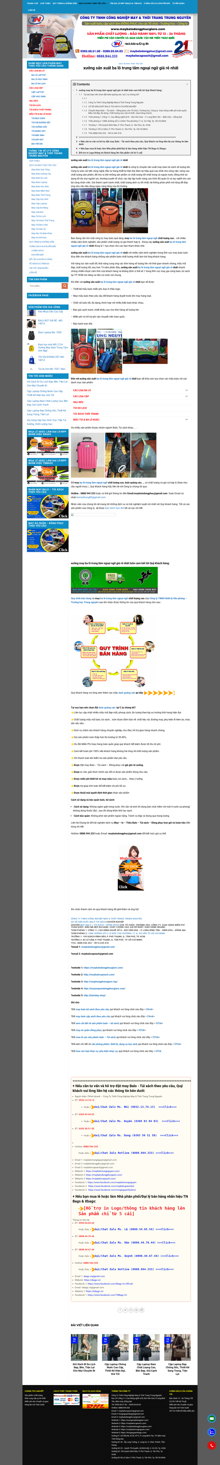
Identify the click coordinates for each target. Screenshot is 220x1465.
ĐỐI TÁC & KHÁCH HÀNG (40, 259)
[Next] (191, 1357)
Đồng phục (112, 925)
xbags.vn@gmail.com (94, 1276)
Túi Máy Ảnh (37, 135)
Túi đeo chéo (38, 118)
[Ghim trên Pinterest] (136, 1310)
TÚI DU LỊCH (80, 408)
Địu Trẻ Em (37, 144)
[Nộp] (65, 286)
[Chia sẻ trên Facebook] (120, 1310)
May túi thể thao (39, 237)
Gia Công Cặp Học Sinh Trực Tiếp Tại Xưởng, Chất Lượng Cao (46, 422)
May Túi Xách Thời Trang (42, 220)
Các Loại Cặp (36, 88)
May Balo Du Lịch (39, 178)
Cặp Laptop (37, 92)
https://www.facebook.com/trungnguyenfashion (112, 1190)
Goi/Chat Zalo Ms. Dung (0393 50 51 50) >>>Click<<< (136, 1135)
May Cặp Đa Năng (39, 208)
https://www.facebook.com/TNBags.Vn (107, 1295)
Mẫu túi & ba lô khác (40, 114)
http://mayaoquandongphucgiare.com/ (104, 988)
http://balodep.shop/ (95, 995)
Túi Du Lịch (35, 105)
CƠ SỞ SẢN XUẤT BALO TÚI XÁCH (89, 922)
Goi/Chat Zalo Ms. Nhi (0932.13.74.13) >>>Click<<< (135, 1106)
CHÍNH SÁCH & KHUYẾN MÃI (157, 3)
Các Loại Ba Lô (37, 70)
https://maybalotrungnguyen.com (135, 1429)
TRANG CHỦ (32, 3)
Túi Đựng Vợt (38, 131)
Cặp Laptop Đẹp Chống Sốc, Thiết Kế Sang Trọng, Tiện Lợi (46, 412)
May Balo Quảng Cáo (41, 174)
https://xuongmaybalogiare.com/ (134, 1420)
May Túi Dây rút (38, 229)
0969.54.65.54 (86, 1223)
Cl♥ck (149, 1009)
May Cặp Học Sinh (39, 199)
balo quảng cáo (127, 692)
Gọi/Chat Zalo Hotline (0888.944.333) (124, 1152)
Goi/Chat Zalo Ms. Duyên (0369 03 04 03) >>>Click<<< (137, 1121)
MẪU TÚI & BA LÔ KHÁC (86, 419)
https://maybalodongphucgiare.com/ (103, 967)
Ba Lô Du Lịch (38, 83)
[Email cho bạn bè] (131, 1310)
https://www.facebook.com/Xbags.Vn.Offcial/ (110, 1283)
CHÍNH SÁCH (37, 250)
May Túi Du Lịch (38, 216)
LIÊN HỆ (31, 10)
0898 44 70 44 (86, 1236)
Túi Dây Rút (37, 139)
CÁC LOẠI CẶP (81, 396)
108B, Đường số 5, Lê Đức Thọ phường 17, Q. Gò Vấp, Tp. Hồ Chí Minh (126, 933)
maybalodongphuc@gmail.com (98, 946)
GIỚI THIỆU (45, 3)
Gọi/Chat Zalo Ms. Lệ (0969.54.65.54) (124, 1229)
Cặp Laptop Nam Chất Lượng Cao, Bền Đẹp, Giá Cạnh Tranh (47, 403)
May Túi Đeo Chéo (39, 225)
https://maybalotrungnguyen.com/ (103, 1171)
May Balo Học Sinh (40, 186)
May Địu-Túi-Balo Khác (41, 233)
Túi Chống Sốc (39, 127)
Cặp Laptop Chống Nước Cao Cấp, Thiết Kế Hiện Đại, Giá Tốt (45, 393)
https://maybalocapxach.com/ (101, 1178)
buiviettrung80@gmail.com (91, 497)
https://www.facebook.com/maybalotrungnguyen (112, 1182)
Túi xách (99, 925)
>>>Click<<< (165, 1152)
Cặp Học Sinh (38, 96)
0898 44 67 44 (86, 1249)
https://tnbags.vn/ (95, 1291)
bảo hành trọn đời (114, 508)
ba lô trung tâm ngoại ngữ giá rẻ (105, 160)
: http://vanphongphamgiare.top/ (100, 981)
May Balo (85, 925)
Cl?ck (159, 1023)
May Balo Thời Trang (40, 195)
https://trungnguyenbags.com (133, 1432)
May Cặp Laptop (39, 203)
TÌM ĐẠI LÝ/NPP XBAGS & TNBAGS (126, 3)
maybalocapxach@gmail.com (131, 1411)
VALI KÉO (78, 402)
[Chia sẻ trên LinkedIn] (141, 1310)
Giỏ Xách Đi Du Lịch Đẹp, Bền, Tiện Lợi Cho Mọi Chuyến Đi (47, 383)
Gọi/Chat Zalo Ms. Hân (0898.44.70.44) (125, 1242)
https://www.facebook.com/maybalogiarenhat (111, 1186)
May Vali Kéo (37, 212)
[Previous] (70, 1357)
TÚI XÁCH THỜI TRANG (86, 413)
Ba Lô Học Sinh (39, 79)
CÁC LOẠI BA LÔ (82, 390)
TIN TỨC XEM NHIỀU (38, 268)
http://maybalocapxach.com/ (99, 974)
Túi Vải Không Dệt (41, 122)
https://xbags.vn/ (92, 1280)
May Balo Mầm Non (40, 191)
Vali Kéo (33, 101)
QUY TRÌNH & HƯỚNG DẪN (65, 3)
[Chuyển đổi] (186, 390)
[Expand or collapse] (187, 84)
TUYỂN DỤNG (178, 3)
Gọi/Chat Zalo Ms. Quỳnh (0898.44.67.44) (127, 1255)
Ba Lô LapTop (38, 75)
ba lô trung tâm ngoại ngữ (143, 238)
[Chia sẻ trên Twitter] (125, 1310)
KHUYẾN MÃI (37, 255)
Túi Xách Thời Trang (40, 109)
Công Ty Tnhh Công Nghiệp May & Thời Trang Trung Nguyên (106, 918)
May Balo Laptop (39, 182)
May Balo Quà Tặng (40, 169)
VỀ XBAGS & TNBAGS (39, 263)
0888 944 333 (90, 1146)
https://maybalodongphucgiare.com (136, 1426)
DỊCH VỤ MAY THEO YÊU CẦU (92, 3)
